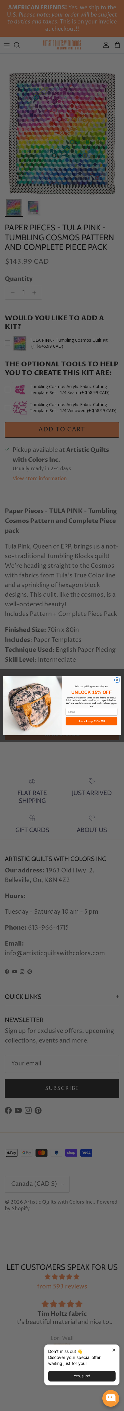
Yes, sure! (82, 1376)
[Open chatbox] (110, 1398)
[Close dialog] (117, 680)
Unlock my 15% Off (91, 721)
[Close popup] (113, 1350)
